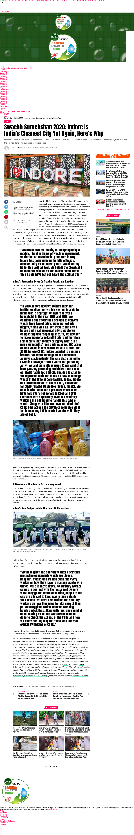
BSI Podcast (4, 113)
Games (64, 1)
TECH (58, 1)
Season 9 (3, 86)
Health (2, 108)
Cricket (31, 1)
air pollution (68, 673)
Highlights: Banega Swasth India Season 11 (16, 68)
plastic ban (28, 676)
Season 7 (3, 83)
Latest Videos (5, 71)
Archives (3, 811)
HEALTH (52, 1)
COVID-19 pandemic (27, 647)
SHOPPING (71, 1)
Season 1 (3, 73)
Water (55, 647)
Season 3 (3, 76)
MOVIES (24, 1)
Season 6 (3, 81)
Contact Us (4, 823)
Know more (52, 809)
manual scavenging (41, 676)
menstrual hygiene (80, 676)
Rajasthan (86, 1)
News (6, 116)
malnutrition (53, 656)
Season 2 (3, 75)
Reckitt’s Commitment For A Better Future (15, 111)
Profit (14, 1)
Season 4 (3, 78)
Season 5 (3, 80)
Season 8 (3, 85)
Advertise (3, 813)
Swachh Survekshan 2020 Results (64, 686)
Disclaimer (4, 818)
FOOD (38, 1)
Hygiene (74, 647)
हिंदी (19, 1)
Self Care (3, 106)
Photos (2, 88)
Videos (2, 70)
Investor (3, 819)
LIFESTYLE (44, 1)
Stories (2, 110)
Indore (28, 686)
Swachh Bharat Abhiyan (41, 686)
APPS (79, 1)
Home (2, 66)
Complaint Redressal (7, 821)
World (7, 1)
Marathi (101, 1)
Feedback (3, 816)
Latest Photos (5, 90)
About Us (3, 814)
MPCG (94, 1)
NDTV (2, 1)
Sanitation (63, 647)
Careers (3, 824)
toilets (65, 664)
